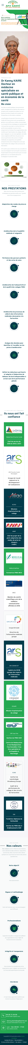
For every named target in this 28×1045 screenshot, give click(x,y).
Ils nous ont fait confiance (7, 1042)
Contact (25, 1042)
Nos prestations (18, 1040)
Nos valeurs (18, 1042)
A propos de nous (9, 1040)
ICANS (14, 772)
